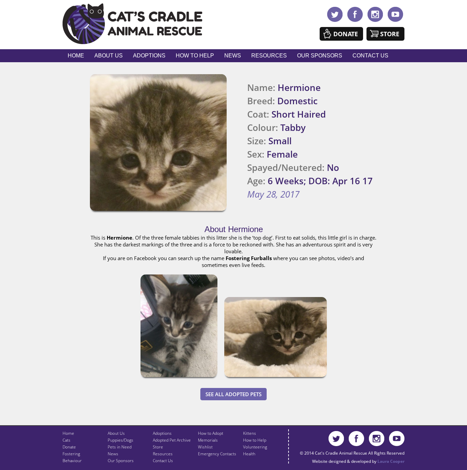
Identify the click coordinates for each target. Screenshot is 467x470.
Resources (269, 55)
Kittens (249, 433)
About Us (108, 55)
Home (76, 55)
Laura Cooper (390, 461)
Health (249, 454)
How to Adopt (210, 433)
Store (389, 34)
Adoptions (149, 55)
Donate (345, 34)
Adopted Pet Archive (172, 440)
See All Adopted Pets (233, 394)
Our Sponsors (319, 55)
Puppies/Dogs (120, 440)
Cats (66, 440)
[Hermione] (179, 378)
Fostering (71, 454)
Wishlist (205, 447)
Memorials (208, 440)
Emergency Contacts (217, 454)
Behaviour (72, 461)
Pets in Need (120, 447)
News (232, 55)
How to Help (195, 55)
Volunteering (255, 447)
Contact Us (370, 55)
